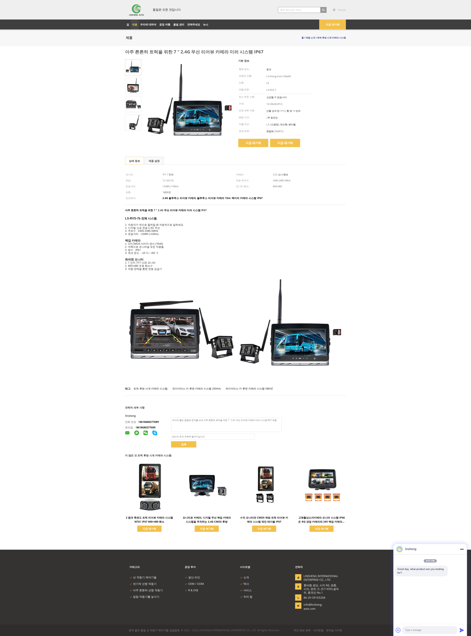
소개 (246, 577)
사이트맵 (318, 630)
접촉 (183, 444)
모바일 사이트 (334, 630)
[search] (323, 10)
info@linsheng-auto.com (313, 606)
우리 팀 (247, 596)
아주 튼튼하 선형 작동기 (148, 590)
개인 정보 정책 (302, 630)
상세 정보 (134, 161)
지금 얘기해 (332, 24)
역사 (246, 584)
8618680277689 (145, 427)
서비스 (247, 590)
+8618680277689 (148, 422)
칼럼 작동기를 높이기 (146, 596)
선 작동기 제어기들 (145, 577)
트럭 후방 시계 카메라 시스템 (150, 388)
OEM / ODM (196, 584)
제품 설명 (154, 161)
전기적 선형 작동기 (145, 584)
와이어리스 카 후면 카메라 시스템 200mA (196, 388)
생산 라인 (194, 577)
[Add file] (398, 630)
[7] (133, 67)
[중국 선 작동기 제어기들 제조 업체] (136, 10)
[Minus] (462, 549)
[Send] (462, 630)
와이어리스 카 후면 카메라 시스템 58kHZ (249, 388)
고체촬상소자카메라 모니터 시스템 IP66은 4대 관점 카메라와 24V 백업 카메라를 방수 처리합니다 (321, 521)
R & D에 (193, 590)
